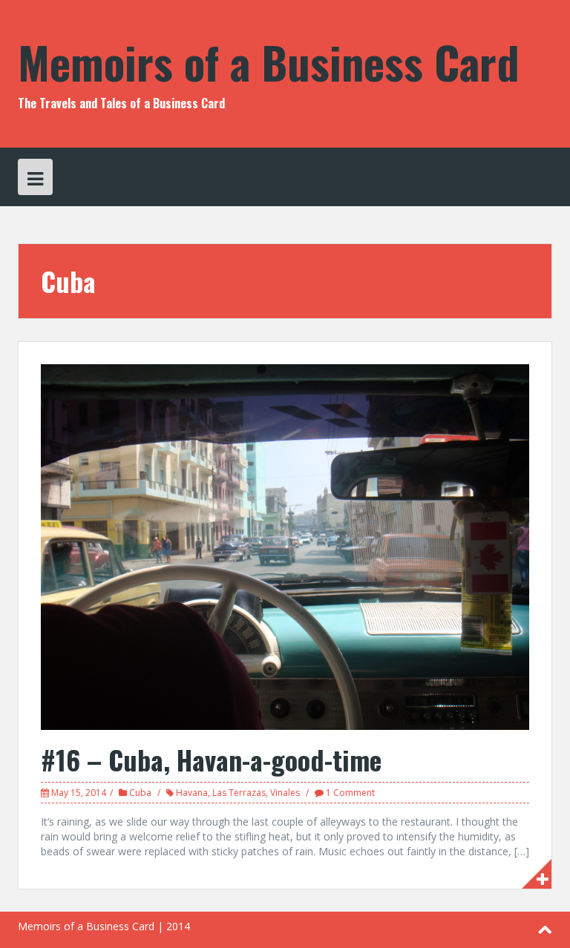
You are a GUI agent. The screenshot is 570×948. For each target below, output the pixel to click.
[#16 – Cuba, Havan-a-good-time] (285, 546)
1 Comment (350, 792)
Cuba (140, 792)
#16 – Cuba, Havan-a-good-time (211, 759)
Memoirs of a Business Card (269, 61)
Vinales (285, 792)
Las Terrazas (239, 792)
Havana (192, 792)
